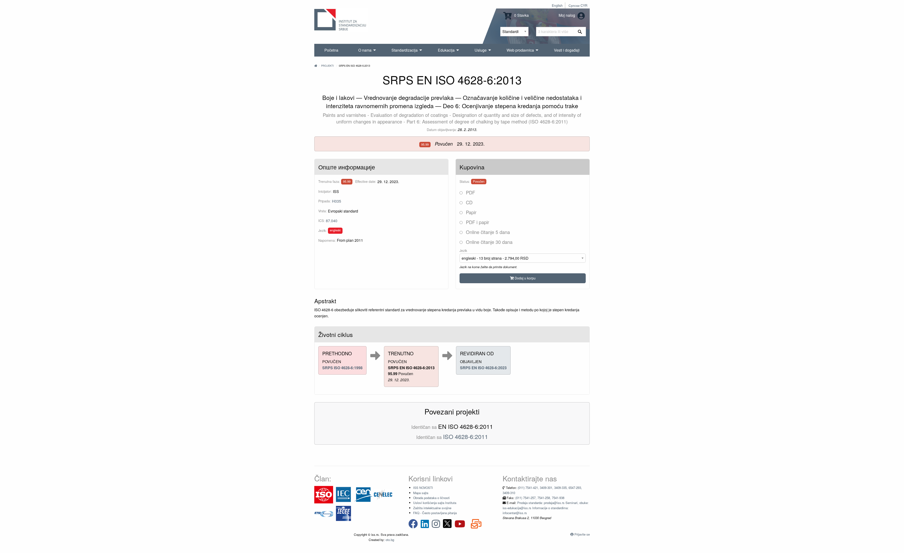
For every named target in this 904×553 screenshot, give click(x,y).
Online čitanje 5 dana (487, 232)
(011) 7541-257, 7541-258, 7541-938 (539, 498)
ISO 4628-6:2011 (465, 436)
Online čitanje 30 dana (488, 241)
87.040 (331, 220)
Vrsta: (322, 211)
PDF (469, 192)
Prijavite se (582, 534)
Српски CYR (578, 5)
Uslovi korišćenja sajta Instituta (434, 502)
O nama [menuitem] (364, 50)
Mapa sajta (420, 493)
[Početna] (315, 65)
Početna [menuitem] (331, 50)
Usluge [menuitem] (481, 50)
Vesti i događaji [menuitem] (567, 50)
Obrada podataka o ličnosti (431, 498)
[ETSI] (323, 513)
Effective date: (365, 181)
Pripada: (324, 201)
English (557, 5)
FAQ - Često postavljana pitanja (435, 513)
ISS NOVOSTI (423, 487)
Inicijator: (325, 191)
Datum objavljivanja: (442, 129)
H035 (336, 201)
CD (468, 202)
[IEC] (343, 494)
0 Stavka (521, 15)
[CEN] (363, 494)
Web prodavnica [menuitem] (520, 50)
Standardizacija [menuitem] (404, 50)
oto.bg (390, 539)
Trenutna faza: (329, 181)
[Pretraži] (580, 31)
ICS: (321, 220)
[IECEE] (343, 513)
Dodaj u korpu (525, 277)
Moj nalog (567, 15)
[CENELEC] (383, 494)
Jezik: (322, 230)
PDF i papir (476, 222)
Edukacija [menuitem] (446, 50)
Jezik (463, 250)
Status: (465, 181)
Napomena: (327, 240)
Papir (470, 212)
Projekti (327, 65)
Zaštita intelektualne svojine (432, 508)
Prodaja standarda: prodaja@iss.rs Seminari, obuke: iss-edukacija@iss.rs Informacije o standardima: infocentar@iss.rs (546, 507)
